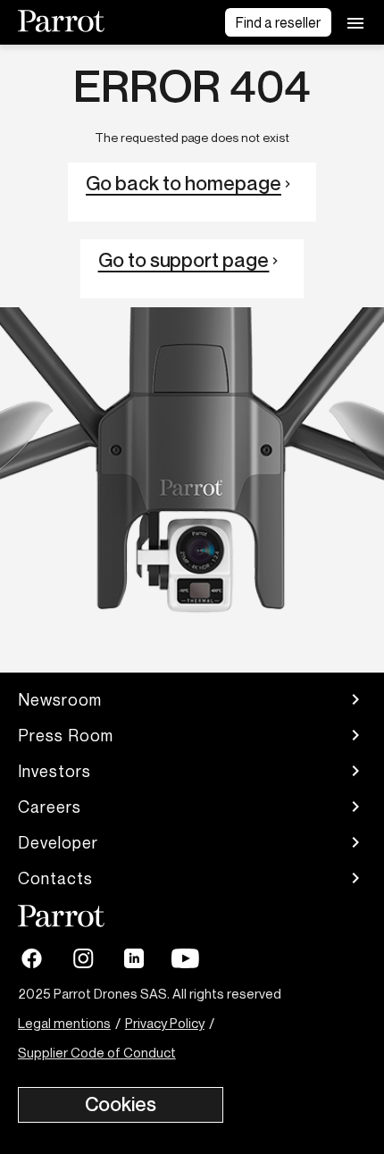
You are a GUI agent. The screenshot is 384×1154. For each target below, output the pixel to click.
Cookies (120, 1104)
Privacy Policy (165, 1023)
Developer (58, 842)
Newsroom (60, 699)
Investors (54, 771)
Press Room (65, 735)
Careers (49, 806)
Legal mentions (64, 1023)
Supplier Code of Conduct (97, 1052)
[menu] (355, 22)
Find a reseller (278, 22)
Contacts (55, 878)
